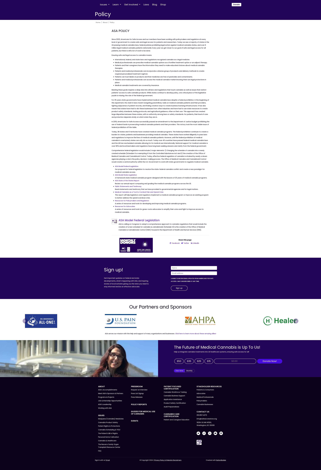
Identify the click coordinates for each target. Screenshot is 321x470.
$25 (199, 361)
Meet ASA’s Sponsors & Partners (110, 393)
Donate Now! (270, 361)
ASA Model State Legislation (126, 175)
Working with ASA (105, 408)
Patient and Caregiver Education (176, 420)
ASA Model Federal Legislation (126, 166)
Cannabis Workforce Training (175, 392)
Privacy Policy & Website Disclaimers (167, 460)
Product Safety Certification (175, 403)
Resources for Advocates (125, 206)
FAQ (99, 451)
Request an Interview (139, 390)
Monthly (189, 371)
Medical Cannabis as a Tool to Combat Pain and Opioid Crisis (139, 192)
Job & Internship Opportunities (110, 401)
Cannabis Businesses (205, 404)
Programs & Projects (106, 397)
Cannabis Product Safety (108, 422)
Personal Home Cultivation (108, 437)
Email (108, 460)
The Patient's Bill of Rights (108, 433)
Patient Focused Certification (172, 387)
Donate (236, 4)
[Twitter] (198, 433)
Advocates (201, 393)
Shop (163, 4)
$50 (179, 361)
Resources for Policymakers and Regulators (132, 201)
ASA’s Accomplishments (107, 390)
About (105, 22)
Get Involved (131, 4)
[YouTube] (215, 433)
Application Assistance (173, 399)
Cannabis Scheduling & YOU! (109, 430)
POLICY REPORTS (139, 404)
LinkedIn (196, 243)
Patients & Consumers (205, 390)
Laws (146, 4)
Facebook (175, 243)
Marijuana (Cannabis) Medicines (111, 419)
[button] (25, 321)
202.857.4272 (202, 415)
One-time (179, 371)
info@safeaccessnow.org (207, 419)
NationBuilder (221, 460)
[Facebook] (204, 433)
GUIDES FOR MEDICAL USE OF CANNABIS (143, 412)
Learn (116, 4)
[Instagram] (209, 433)
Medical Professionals (205, 397)
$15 (209, 361)
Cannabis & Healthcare (107, 441)
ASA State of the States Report (127, 181)
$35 (189, 361)
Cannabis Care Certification (171, 415)
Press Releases (137, 397)
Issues (104, 4)
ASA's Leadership (104, 404)
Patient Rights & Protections (109, 426)
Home (98, 22)
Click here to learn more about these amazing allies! (195, 334)
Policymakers (202, 401)
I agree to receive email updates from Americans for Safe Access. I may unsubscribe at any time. (192, 280)
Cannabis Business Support (174, 396)
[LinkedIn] (221, 433)
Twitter (186, 243)
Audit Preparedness (171, 407)
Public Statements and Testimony (128, 186)
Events (134, 421)
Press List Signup (137, 393)
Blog (154, 4)
